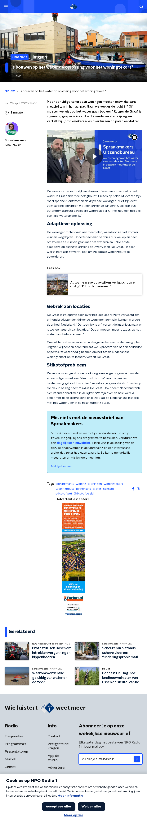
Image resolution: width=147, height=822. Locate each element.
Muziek (10, 759)
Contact (54, 736)
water (97, 488)
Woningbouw (65, 488)
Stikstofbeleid (84, 493)
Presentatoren (16, 751)
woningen (95, 483)
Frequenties (14, 736)
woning (81, 483)
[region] (94, 156)
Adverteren (57, 767)
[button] (5, 6)
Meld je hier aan (61, 466)
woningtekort (113, 483)
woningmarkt (65, 483)
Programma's (15, 744)
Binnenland (83, 488)
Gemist (10, 767)
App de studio (53, 758)
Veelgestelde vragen (58, 746)
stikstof (108, 488)
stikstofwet (64, 493)
